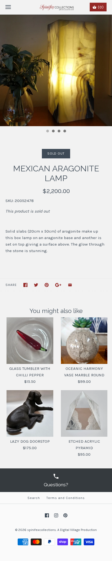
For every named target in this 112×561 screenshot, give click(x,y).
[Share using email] (70, 285)
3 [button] (58, 131)
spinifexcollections (41, 530)
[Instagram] (56, 515)
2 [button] (53, 131)
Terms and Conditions (65, 498)
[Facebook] (47, 515)
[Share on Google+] (58, 285)
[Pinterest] (65, 515)
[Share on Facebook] (25, 285)
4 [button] (64, 131)
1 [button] (47, 131)
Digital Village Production (78, 530)
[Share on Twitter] (36, 285)
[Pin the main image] (47, 285)
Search (33, 498)
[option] (56, 70)
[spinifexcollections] (56, 7)
